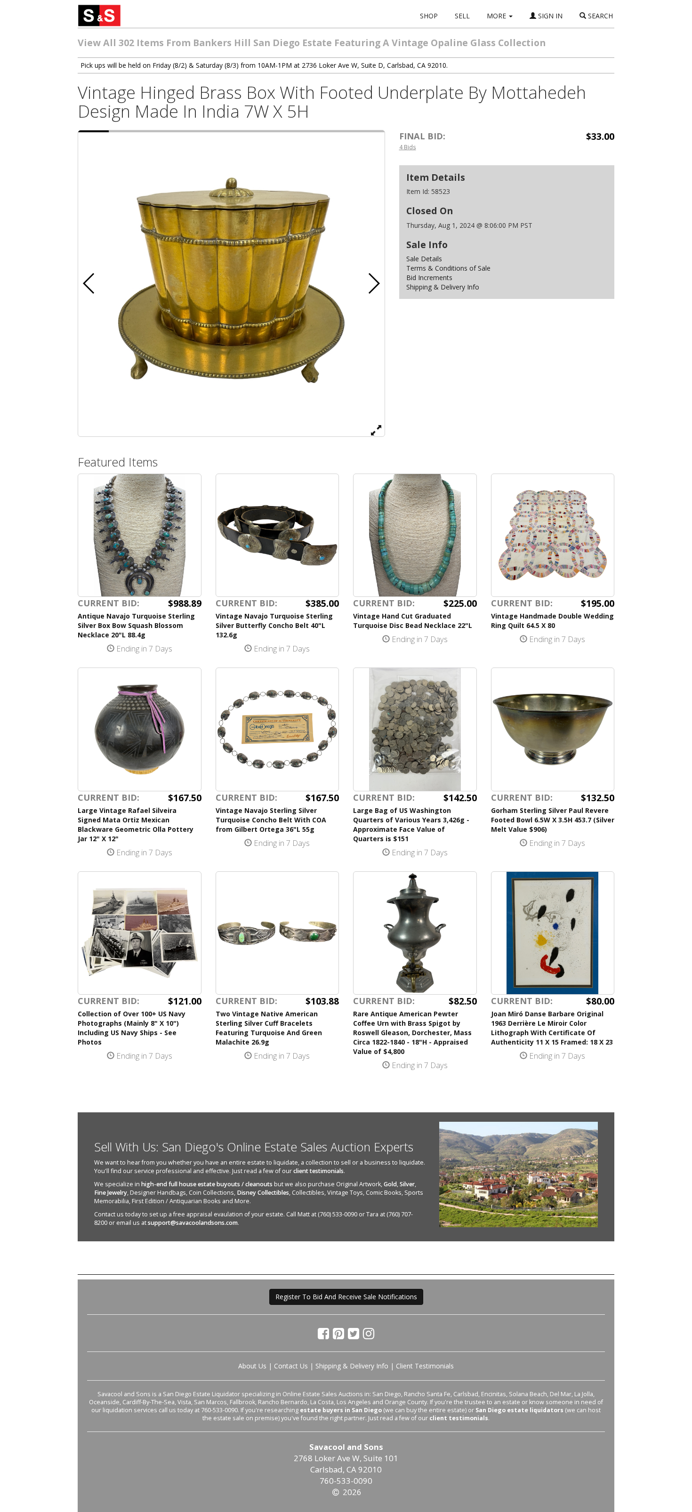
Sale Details (424, 258)
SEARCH (599, 15)
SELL (462, 15)
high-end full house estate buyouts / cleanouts (207, 1184)
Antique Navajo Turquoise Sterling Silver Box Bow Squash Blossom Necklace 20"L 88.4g (136, 625)
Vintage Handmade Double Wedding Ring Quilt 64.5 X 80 (552, 620)
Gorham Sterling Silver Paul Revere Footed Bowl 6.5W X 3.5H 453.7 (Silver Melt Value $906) (552, 820)
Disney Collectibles (263, 1193)
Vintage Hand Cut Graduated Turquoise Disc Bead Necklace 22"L (412, 620)
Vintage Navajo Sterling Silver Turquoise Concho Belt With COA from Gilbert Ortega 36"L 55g (271, 820)
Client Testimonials (425, 1365)
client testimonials (318, 1171)
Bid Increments (429, 277)
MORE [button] (497, 15)
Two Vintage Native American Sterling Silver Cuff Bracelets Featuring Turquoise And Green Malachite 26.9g (269, 1027)
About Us (252, 1365)
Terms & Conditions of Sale (448, 268)
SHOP (429, 15)
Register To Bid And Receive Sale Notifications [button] (346, 1296)
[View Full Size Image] (376, 430)
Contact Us (291, 1365)
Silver (407, 1184)
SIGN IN (549, 15)
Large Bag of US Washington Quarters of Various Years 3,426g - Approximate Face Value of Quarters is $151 (411, 824)
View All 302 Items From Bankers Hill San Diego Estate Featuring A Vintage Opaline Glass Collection (312, 42)
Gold (390, 1184)
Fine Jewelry (110, 1193)
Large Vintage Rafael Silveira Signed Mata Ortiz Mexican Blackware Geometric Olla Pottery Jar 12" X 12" (135, 824)
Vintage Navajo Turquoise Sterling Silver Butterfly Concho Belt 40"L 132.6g (274, 625)
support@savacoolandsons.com (193, 1223)
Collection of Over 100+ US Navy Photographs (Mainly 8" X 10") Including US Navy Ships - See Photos (131, 1027)
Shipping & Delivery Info (442, 286)
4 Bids (407, 147)
